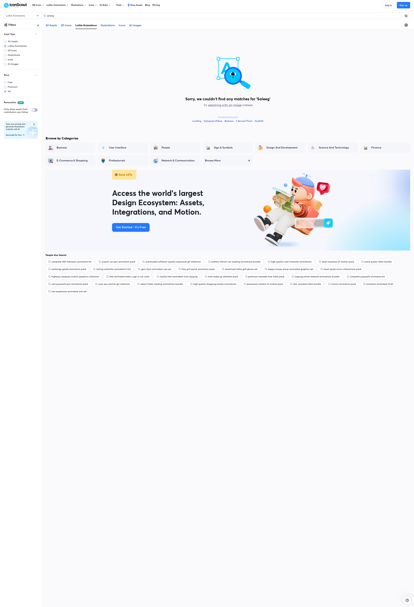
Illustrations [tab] (108, 25)
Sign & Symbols (223, 147)
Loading (197, 121)
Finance (376, 147)
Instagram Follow (213, 121)
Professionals (117, 160)
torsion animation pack (343, 284)
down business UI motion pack (338, 261)
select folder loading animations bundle (161, 284)
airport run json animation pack (118, 261)
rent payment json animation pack (69, 284)
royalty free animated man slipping (178, 276)
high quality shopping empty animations (214, 284)
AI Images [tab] (135, 25)
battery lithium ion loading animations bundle (236, 261)
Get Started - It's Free (131, 227)
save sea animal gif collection (114, 284)
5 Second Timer (244, 121)
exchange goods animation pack (68, 269)
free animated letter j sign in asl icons (129, 276)
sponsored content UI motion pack (265, 284)
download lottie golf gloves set (241, 269)
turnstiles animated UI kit (379, 284)
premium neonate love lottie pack (266, 276)
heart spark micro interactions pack (342, 269)
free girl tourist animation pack (198, 269)
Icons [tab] (122, 25)
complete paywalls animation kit (367, 276)
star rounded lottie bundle (307, 284)
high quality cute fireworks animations (291, 261)
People (166, 147)
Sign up (403, 5)
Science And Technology (334, 147)
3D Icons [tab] (66, 25)
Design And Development (282, 147)
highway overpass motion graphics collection (75, 276)
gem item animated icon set (156, 269)
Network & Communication (178, 160)
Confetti (259, 121)
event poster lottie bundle (378, 261)
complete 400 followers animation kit (71, 261)
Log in (388, 5)
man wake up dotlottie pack (223, 276)
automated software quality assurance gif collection (173, 261)
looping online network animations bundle (317, 276)
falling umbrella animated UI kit (113, 269)
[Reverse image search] (406, 16)
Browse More (213, 160)
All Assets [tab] (51, 25)
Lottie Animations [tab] (86, 25)
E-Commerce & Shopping (72, 160)
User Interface (117, 147)
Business (229, 121)
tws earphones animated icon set (69, 291)
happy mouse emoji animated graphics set (290, 269)
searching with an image (225, 105)
